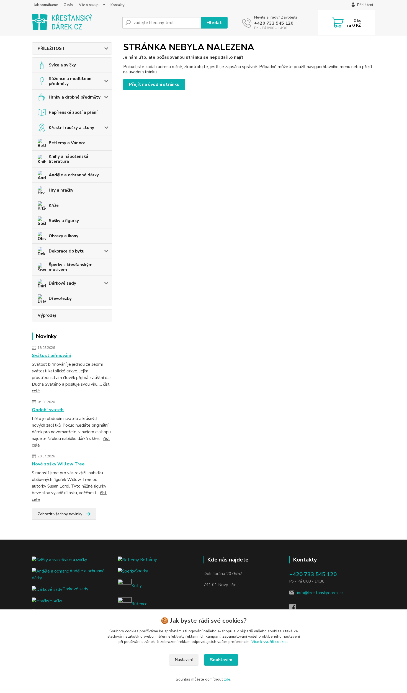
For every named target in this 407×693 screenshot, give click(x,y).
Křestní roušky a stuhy (71, 127)
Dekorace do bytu (66, 251)
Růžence (140, 604)
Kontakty (117, 4)
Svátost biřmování (51, 355)
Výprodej (47, 315)
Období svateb (48, 410)
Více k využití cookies (269, 641)
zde (227, 679)
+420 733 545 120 (273, 23)
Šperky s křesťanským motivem (70, 267)
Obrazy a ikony (63, 236)
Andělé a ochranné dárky (74, 175)
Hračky (55, 600)
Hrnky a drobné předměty (75, 97)
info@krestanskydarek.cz (320, 593)
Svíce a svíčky (62, 65)
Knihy (137, 585)
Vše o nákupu (90, 4)
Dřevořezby (60, 298)
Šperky (141, 571)
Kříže (54, 205)
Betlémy (148, 559)
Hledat (214, 23)
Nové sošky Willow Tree (58, 464)
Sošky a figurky (64, 220)
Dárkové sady (62, 283)
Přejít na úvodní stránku (154, 84)
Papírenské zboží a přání (73, 112)
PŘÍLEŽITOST (51, 48)
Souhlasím (221, 660)
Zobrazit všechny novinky (60, 514)
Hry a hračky (61, 190)
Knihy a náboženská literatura (68, 159)
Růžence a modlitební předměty (70, 81)
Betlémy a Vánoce (67, 143)
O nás (68, 4)
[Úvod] (75, 23)
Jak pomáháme (46, 4)
